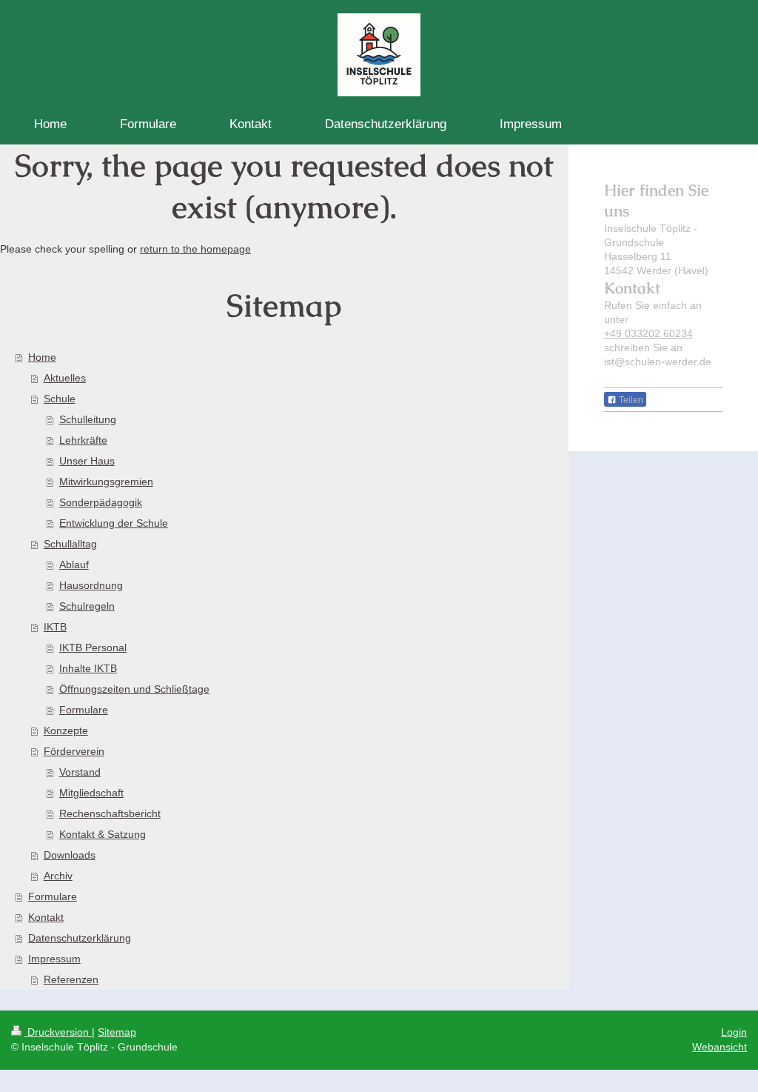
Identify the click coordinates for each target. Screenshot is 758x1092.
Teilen (630, 400)
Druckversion (58, 1032)
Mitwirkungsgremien (106, 481)
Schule (60, 398)
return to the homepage (195, 249)
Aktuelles (65, 378)
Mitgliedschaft (91, 793)
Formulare (83, 710)
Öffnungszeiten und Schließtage (134, 689)
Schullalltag (70, 544)
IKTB (55, 627)
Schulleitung (87, 419)
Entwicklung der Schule (113, 523)
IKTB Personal (93, 647)
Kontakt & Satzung (102, 834)
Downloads (69, 855)
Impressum (54, 959)
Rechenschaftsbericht (110, 813)
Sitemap (117, 1032)
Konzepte (66, 730)
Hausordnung (91, 585)
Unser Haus (87, 461)
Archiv (58, 876)
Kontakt (46, 917)
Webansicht (719, 1047)
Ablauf (74, 564)
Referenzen (71, 979)
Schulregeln (87, 606)
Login (734, 1032)
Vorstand (80, 772)
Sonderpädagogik (100, 502)
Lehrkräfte (83, 440)
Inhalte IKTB (88, 668)
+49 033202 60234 (648, 333)
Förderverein (74, 751)
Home (42, 357)
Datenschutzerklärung (79, 938)
